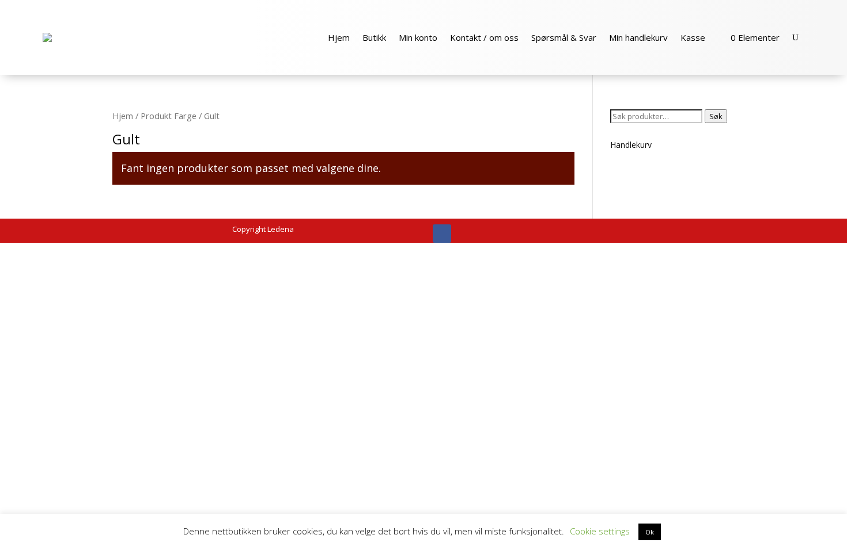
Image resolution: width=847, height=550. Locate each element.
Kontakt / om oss (484, 37)
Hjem (339, 37)
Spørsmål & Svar (563, 37)
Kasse (692, 37)
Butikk (374, 37)
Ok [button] (649, 532)
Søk (716, 116)
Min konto (418, 37)
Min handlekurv (638, 37)
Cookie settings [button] (600, 531)
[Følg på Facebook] (442, 233)
